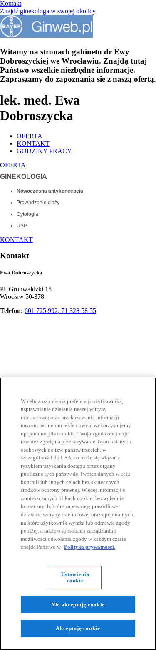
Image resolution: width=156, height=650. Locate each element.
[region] (78, 513)
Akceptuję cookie (78, 628)
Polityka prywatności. (89, 547)
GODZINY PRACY (44, 150)
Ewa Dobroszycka (21, 272)
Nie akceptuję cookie (78, 604)
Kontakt (10, 3)
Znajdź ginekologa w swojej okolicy (48, 11)
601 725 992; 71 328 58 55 (60, 310)
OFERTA (29, 135)
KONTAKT (33, 143)
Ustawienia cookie (75, 577)
